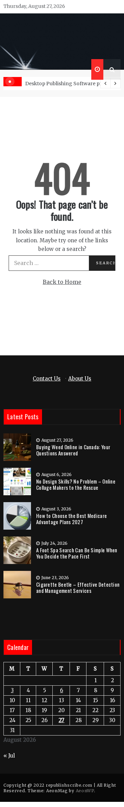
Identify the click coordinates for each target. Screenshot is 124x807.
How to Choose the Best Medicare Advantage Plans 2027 (71, 519)
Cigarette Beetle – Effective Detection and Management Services (78, 587)
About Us (79, 378)
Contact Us (47, 378)
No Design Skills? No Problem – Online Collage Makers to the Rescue (75, 484)
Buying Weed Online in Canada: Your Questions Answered (73, 450)
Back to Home (62, 281)
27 (61, 720)
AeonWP (85, 790)
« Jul (9, 755)
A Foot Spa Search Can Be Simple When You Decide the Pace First (76, 553)
